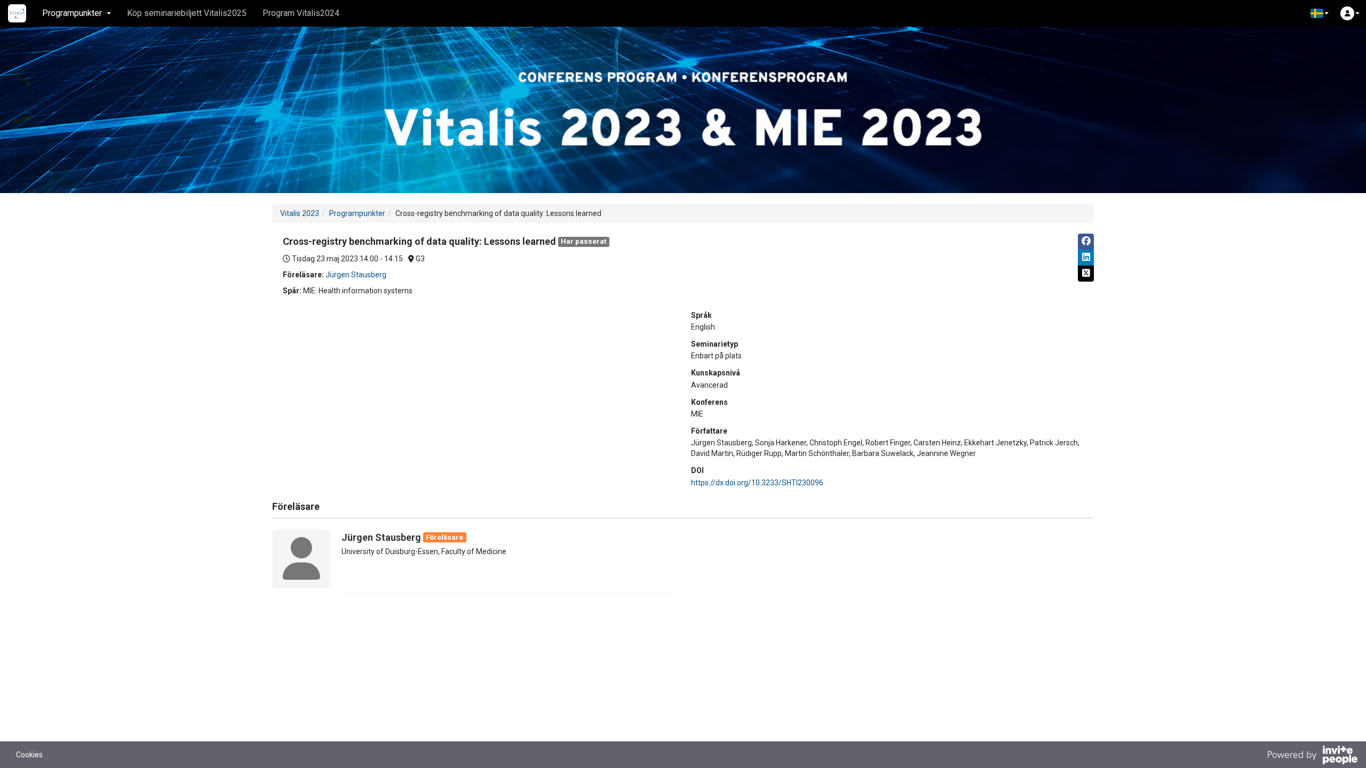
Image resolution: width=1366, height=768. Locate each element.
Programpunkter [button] (72, 13)
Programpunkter (357, 213)
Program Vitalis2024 (301, 13)
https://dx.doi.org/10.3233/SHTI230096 (757, 482)
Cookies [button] (29, 754)
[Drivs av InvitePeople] (1312, 756)
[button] (1319, 13)
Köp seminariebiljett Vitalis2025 (187, 13)
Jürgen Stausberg (355, 274)
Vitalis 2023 (299, 213)
